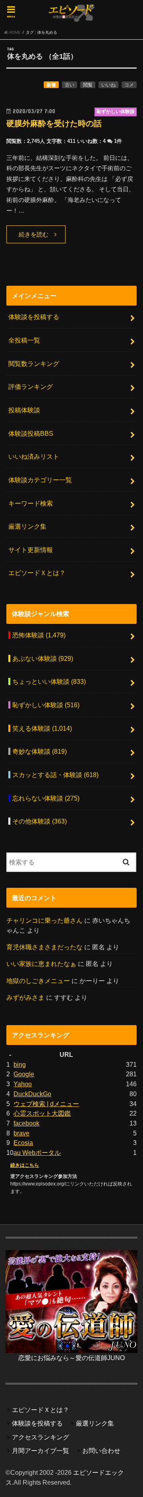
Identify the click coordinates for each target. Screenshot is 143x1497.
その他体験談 (39, 821)
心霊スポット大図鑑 (42, 1113)
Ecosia (23, 1142)
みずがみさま (25, 997)
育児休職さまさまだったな (44, 947)
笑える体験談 (42, 728)
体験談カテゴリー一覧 (40, 479)
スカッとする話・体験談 (55, 774)
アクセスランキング (40, 1437)
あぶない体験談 (42, 658)
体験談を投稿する (33, 316)
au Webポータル (37, 1152)
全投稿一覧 (24, 340)
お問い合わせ (101, 1450)
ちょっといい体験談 (49, 681)
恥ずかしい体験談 (45, 704)
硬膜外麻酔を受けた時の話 (54, 123)
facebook (26, 1123)
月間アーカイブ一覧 (40, 1450)
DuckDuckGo (32, 1093)
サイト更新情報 (30, 549)
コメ (129, 85)
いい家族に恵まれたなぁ (41, 963)
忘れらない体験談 (45, 798)
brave (21, 1133)
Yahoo (23, 1083)
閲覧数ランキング (33, 363)
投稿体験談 (24, 410)
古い (69, 85)
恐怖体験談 (39, 635)
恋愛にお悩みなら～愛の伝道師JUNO (71, 1357)
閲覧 (88, 85)
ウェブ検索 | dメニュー (46, 1103)
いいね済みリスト (33, 456)
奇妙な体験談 (39, 751)
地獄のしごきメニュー (38, 980)
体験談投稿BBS (30, 433)
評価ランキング (30, 386)
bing (20, 1064)
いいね (108, 85)
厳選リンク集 (27, 526)
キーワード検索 (30, 503)
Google (24, 1074)
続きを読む (33, 234)
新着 (51, 85)
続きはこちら (24, 1165)
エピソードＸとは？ (37, 572)
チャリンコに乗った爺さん (44, 920)
